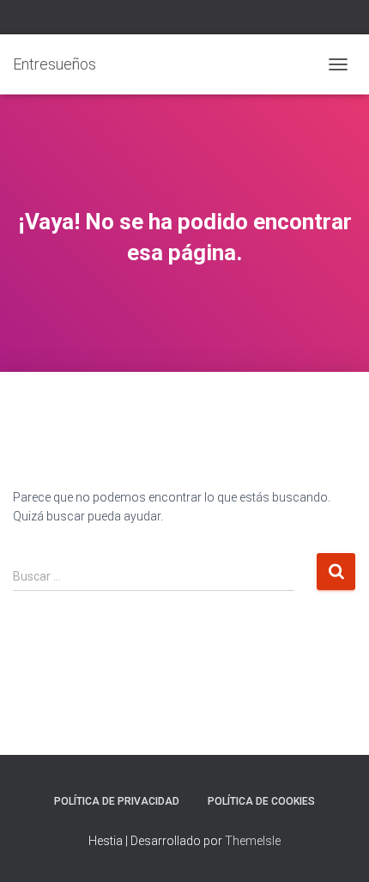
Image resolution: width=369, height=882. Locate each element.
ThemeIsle (253, 841)
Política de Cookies (261, 801)
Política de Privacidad (116, 801)
